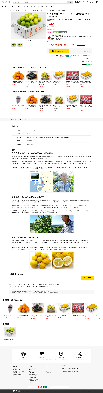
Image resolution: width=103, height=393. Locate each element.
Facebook (88, 391)
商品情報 (13, 119)
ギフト (47, 7)
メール (47, 369)
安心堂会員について (33, 380)
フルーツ (36, 7)
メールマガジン (79, 391)
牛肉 (42, 7)
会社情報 (15, 366)
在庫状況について (81, 45)
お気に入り (91, 2)
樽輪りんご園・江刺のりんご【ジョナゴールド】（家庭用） (72, 83)
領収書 (34, 379)
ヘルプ (77, 359)
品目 (13, 284)
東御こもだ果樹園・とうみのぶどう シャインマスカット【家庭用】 (45, 83)
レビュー (27, 119)
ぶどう (19, 7)
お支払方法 (31, 372)
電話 (46, 371)
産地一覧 (14, 286)
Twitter (84, 391)
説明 (20, 119)
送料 (23, 357)
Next (44, 25)
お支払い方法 (42, 357)
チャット (47, 368)
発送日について (89, 58)
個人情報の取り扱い (17, 369)
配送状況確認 (48, 372)
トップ (10, 10)
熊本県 (22, 286)
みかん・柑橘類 (27, 284)
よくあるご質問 (32, 368)
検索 (70, 2)
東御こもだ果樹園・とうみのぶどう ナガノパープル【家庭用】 (31, 83)
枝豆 (31, 7)
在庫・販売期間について (34, 375)
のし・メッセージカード (34, 377)
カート (99, 2)
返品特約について (88, 60)
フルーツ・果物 (24, 10)
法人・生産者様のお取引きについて (20, 375)
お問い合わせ (79, 357)
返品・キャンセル (33, 374)
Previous (12, 25)
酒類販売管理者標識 (17, 374)
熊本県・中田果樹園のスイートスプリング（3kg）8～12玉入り (86, 83)
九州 (19, 286)
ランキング (53, 7)
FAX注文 (31, 382)
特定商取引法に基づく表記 (18, 371)
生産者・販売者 (16, 10)
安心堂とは (15, 368)
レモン (30, 10)
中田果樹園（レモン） (37, 10)
